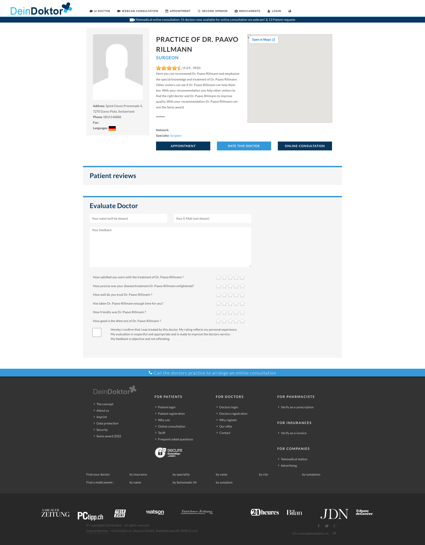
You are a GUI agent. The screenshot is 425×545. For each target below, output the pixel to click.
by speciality (181, 474)
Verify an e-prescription (297, 407)
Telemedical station (294, 459)
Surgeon (167, 57)
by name (221, 474)
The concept (105, 404)
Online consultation (171, 426)
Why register (228, 420)
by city (263, 474)
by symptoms (311, 474)
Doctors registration (233, 413)
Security (102, 430)
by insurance (138, 474)
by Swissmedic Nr (185, 482)
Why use (164, 420)
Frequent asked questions (175, 439)
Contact (224, 433)
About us (103, 410)
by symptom (224, 482)
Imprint (102, 417)
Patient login (167, 407)
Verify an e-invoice (294, 433)
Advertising (289, 465)
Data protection (107, 423)
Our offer (225, 426)
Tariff (161, 433)
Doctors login (228, 407)
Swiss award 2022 (109, 436)
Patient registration (171, 413)
